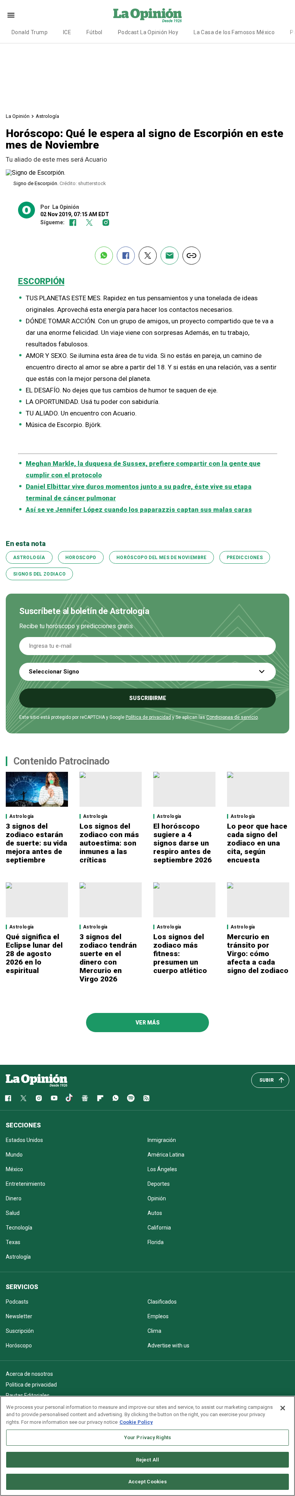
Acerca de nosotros (29, 1374)
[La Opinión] (147, 15)
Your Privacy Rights (147, 1437)
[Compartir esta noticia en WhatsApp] (104, 256)
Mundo (14, 1155)
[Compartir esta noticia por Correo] (170, 256)
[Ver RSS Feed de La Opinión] (146, 1098)
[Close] (282, 1408)
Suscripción (20, 1331)
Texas (13, 1242)
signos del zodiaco (39, 574)
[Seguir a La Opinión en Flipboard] (100, 1098)
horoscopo (80, 557)
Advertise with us (168, 1345)
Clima (154, 1331)
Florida (156, 1242)
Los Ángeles (162, 1169)
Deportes (159, 1184)
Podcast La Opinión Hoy (148, 32)
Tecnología (19, 1228)
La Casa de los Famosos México (234, 32)
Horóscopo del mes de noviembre (161, 557)
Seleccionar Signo (54, 671)
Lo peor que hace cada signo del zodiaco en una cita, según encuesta (257, 843)
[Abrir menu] (11, 15)
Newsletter (19, 1316)
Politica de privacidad (31, 1385)
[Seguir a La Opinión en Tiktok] (69, 1098)
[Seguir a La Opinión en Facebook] (72, 222)
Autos (155, 1213)
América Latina (166, 1155)
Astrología (47, 116)
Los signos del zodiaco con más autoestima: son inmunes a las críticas (109, 843)
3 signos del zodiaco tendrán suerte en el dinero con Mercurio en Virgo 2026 (108, 957)
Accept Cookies (147, 1481)
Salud (13, 1213)
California (159, 1228)
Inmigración (162, 1140)
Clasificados (162, 1302)
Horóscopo (19, 1345)
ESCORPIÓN (41, 281)
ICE (67, 32)
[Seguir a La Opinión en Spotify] (131, 1098)
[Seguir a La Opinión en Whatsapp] (115, 1098)
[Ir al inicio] (36, 1080)
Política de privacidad (148, 717)
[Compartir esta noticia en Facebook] (126, 256)
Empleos (158, 1316)
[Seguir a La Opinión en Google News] (85, 1098)
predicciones (245, 557)
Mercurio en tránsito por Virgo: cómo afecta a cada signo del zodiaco (257, 953)
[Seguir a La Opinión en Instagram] (105, 222)
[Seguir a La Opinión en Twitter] (89, 222)
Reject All (147, 1460)
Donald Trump (30, 32)
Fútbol (94, 32)
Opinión (157, 1198)
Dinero (14, 1198)
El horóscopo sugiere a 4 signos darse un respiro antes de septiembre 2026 (182, 843)
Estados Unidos (24, 1140)
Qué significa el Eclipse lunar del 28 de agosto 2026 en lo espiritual (34, 953)
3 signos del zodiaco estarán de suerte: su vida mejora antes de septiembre (36, 843)
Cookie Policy (136, 1422)
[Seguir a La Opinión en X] (23, 1098)
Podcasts (17, 1302)
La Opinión (18, 116)
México (14, 1169)
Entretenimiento (25, 1184)
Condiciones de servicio (232, 717)
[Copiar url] (191, 256)
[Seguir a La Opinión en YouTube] (54, 1098)
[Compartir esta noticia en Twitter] (148, 256)
